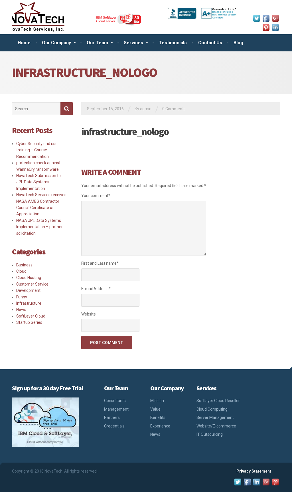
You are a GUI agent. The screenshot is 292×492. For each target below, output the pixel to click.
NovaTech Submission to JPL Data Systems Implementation (38, 182)
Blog (238, 42)
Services (133, 42)
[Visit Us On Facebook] (266, 17)
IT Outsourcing (209, 434)
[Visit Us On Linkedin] (275, 27)
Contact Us (210, 42)
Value (155, 409)
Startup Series (29, 322)
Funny (21, 297)
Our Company (56, 42)
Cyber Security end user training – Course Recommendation (37, 150)
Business (24, 265)
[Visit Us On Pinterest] (266, 27)
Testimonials (173, 42)
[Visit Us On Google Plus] (275, 17)
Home (24, 42)
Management (116, 409)
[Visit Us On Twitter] (256, 17)
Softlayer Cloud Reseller (218, 400)
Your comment (95, 195)
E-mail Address (96, 288)
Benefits (157, 417)
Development (28, 290)
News (21, 309)
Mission (157, 400)
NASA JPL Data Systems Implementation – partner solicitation (39, 227)
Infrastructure (28, 303)
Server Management (215, 417)
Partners (112, 417)
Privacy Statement (253, 471)
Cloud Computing (212, 409)
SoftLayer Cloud (30, 316)
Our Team (97, 42)
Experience (160, 426)
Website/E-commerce (216, 426)
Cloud (21, 271)
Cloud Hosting (28, 277)
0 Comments (174, 109)
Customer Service (32, 284)
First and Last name (100, 263)
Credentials (114, 426)
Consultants (115, 400)
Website (88, 314)
